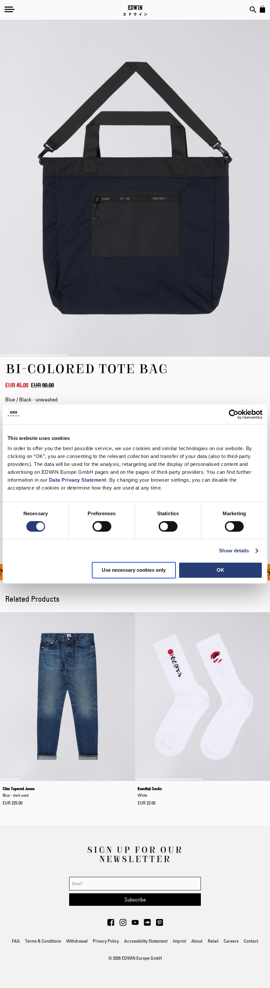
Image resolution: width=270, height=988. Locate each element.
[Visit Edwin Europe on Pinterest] (159, 924)
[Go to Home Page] (135, 10)
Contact (251, 941)
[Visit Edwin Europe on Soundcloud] (147, 924)
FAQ (16, 941)
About (196, 941)
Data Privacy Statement (77, 480)
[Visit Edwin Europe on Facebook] (110, 924)
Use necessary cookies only (134, 570)
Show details (234, 550)
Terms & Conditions (43, 941)
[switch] (102, 527)
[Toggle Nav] (9, 9)
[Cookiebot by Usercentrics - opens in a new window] (233, 414)
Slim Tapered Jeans (19, 792)
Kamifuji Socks (150, 792)
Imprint (179, 941)
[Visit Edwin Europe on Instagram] (123, 924)
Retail (213, 941)
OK (220, 570)
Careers (231, 941)
